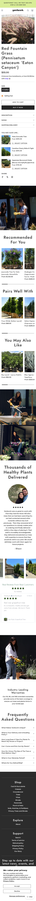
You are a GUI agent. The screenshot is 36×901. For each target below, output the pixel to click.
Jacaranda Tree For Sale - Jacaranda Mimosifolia (11, 273)
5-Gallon (5, 90)
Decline (17, 891)
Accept (17, 886)
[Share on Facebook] (2, 177)
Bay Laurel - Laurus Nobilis (11, 375)
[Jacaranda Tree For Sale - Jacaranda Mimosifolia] (12, 258)
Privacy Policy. (8, 881)
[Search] (28, 10)
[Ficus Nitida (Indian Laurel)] (12, 307)
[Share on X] (7, 177)
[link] (18, 619)
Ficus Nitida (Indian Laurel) (12, 321)
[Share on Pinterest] (12, 177)
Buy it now (18, 107)
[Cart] (32, 10)
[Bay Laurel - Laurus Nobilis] (12, 361)
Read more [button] (8, 613)
